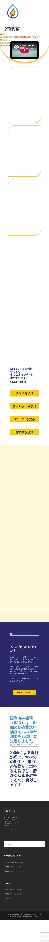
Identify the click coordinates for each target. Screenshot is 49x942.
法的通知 (8, 898)
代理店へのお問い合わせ (13, 889)
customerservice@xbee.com (13, 862)
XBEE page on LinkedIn (13, 867)
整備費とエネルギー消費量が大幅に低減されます (24, 161)
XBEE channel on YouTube (14, 871)
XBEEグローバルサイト (13, 894)
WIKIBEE (13, 657)
